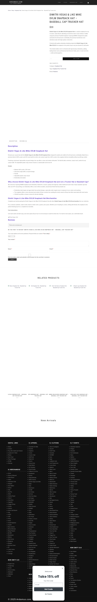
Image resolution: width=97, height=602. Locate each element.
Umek (71, 506)
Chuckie (31, 448)
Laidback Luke (53, 461)
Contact (10, 448)
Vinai (71, 512)
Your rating (46, 233)
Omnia (51, 518)
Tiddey (72, 485)
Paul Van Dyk (53, 531)
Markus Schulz (53, 477)
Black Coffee (73, 555)
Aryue (9, 576)
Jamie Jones (73, 561)
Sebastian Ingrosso (75, 446)
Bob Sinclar (11, 539)
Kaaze (72, 578)
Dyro (30, 510)
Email (51, 249)
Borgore (10, 543)
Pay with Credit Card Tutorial (15, 450)
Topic (71, 576)
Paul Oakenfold (53, 529)
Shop (13, 10)
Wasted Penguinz (74, 516)
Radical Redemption (55, 553)
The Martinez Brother (75, 580)
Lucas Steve (53, 465)
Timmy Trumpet (74, 489)
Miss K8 (52, 494)
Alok (9, 489)
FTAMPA (31, 539)
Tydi (71, 504)
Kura (51, 457)
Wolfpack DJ (73, 524)
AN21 (9, 494)
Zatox (71, 533)
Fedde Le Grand (33, 518)
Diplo (30, 483)
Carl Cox (10, 551)
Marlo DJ (52, 479)
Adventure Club (12, 481)
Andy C (10, 498)
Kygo (51, 459)
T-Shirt (65, 2)
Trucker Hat (63, 68)
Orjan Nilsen (53, 520)
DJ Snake (31, 498)
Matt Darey (52, 487)
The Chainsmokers (75, 479)
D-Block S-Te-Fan (33, 471)
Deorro (30, 475)
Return (9, 455)
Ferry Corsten (32, 524)
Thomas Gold (73, 481)
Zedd (71, 535)
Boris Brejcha (73, 572)
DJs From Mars (32, 496)
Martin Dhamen (53, 483)
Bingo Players (11, 531)
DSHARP (31, 502)
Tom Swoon (73, 496)
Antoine (10, 508)
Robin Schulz (53, 559)
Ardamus (55, 71)
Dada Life (31, 459)
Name (10, 249)
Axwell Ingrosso (12, 522)
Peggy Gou (52, 535)
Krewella (52, 453)
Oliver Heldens (53, 516)
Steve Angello (73, 463)
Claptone (31, 450)
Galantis (31, 541)
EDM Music (32, 514)
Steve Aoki (73, 465)
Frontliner (31, 537)
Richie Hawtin (53, 557)
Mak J (51, 471)
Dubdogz (72, 582)
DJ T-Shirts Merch (16, 3)
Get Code (48, 589)
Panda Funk (53, 524)
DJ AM (30, 489)
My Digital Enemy (54, 500)
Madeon (52, 467)
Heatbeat (31, 555)
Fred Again (73, 539)
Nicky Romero (53, 512)
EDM (30, 512)
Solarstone (73, 459)
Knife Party (52, 450)
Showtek (72, 450)
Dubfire (31, 504)
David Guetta (32, 469)
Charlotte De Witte (33, 446)
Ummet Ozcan (74, 508)
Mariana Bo (73, 566)
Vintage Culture (74, 514)
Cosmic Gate (32, 455)
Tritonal (72, 500)
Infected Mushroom (33, 559)
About (9, 446)
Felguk (30, 522)
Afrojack (10, 483)
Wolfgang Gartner (74, 522)
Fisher (30, 529)
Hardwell (31, 549)
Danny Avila (32, 463)
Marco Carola (53, 473)
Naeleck (31, 584)
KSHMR (52, 455)
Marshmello (52, 481)
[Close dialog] (62, 568)
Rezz (71, 574)
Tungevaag (11, 565)
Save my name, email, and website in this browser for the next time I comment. (29, 257)
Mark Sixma (73, 541)
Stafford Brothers (74, 461)
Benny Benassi (12, 528)
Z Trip (71, 537)
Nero (51, 504)
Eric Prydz (31, 516)
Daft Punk (31, 457)
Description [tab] (13, 141)
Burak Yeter (73, 584)
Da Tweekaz (32, 467)
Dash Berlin (32, 465)
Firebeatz (31, 527)
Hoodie (31, 557)
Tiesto (71, 487)
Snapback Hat (73, 2)
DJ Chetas (31, 492)
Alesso (10, 487)
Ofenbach (10, 572)
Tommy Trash (73, 494)
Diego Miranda (32, 477)
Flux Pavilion (32, 533)
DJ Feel (31, 494)
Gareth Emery (32, 543)
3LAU (9, 473)
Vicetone (72, 510)
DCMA (9, 461)
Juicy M (51, 448)
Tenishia (72, 477)
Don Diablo (32, 500)
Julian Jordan (73, 586)
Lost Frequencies (54, 463)
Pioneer (52, 541)
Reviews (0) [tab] (23, 141)
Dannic (30, 461)
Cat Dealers (73, 590)
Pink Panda (52, 539)
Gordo (71, 553)
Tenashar (72, 475)
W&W (71, 527)
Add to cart (76, 58)
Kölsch (30, 590)
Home (59, 2)
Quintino (52, 549)
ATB (9, 516)
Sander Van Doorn (54, 564)
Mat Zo (51, 489)
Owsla (51, 522)
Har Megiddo (32, 551)
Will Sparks (73, 520)
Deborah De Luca (74, 568)
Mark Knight (53, 475)
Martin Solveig (53, 485)
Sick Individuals (74, 453)
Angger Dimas (11, 504)
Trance (72, 498)
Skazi (71, 455)
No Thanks (48, 594)
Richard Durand (54, 555)
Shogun (72, 448)
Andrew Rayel (11, 496)
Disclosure (31, 487)
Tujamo (72, 502)
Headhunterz (32, 553)
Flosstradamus (32, 531)
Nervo (51, 506)
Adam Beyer (11, 477)
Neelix (51, 502)
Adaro (9, 479)
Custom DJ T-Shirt (12, 453)
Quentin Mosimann (54, 547)
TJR (71, 492)
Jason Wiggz (32, 564)
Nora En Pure (73, 570)
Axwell (9, 524)
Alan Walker (11, 485)
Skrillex (72, 457)
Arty (9, 512)
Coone (30, 453)
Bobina (10, 537)
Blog (81, 2)
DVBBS (31, 508)
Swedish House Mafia (75, 471)
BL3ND (10, 533)
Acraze (10, 567)
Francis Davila (32, 535)
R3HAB (51, 551)
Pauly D (52, 533)
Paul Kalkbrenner (54, 527)
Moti (51, 498)
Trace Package (12, 459)
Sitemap (10, 463)
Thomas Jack (73, 483)
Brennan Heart (11, 545)
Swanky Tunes (74, 469)
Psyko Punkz (53, 545)
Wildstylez (73, 518)
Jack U (30, 561)
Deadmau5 (31, 473)
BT (9, 547)
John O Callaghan (54, 446)
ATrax (9, 518)
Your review (11, 239)
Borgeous (10, 541)
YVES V (72, 531)
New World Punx (54, 510)
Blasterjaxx (11, 535)
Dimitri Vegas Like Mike (35, 481)
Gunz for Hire (32, 547)
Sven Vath (73, 467)
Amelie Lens (73, 559)
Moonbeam (52, 496)
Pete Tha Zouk (53, 537)
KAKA (30, 582)
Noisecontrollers (54, 514)
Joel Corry (73, 563)
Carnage (10, 553)
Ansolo (10, 506)
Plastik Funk (11, 563)
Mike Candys (53, 492)
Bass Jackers (11, 526)
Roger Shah (53, 561)
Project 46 (52, 543)
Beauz (72, 588)
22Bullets (10, 574)
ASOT (9, 514)
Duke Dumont (32, 506)
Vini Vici (72, 557)
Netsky (51, 508)
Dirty (30, 485)
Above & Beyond (12, 475)
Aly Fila (10, 491)
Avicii (9, 520)
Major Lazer (53, 469)
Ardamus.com (16, 2)
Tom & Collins (11, 570)
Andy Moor (10, 500)
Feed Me (31, 520)
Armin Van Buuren (12, 510)
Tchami (72, 473)
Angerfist (10, 502)
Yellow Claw (73, 529)
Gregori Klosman (33, 545)
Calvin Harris (11, 549)
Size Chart (10, 457)
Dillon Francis (32, 479)
